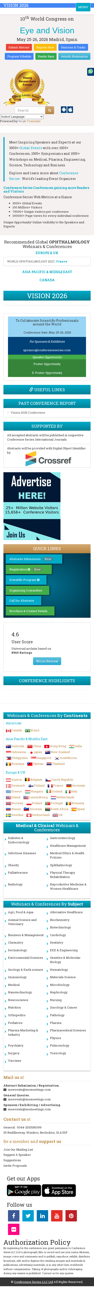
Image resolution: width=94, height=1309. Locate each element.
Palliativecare (18, 872)
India (78, 746)
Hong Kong (58, 746)
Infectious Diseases (22, 853)
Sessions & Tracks (73, 47)
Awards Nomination (74, 56)
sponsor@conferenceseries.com (47, 350)
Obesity (13, 865)
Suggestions (12, 1160)
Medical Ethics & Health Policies (67, 855)
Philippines (19, 758)
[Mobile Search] (49, 110)
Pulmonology (59, 1045)
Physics (55, 1038)
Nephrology (59, 992)
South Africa (59, 809)
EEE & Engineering (64, 950)
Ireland (57, 791)
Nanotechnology (20, 992)
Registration (25, 569)
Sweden (17, 815)
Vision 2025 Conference (28, 412)
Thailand (58, 764)
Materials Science (63, 977)
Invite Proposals (15, 1166)
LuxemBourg (38, 797)
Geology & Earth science (25, 970)
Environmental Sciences (25, 958)
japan (38, 752)
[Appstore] (70, 109)
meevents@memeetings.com (29, 1089)
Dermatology (17, 950)
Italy (74, 791)
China (37, 746)
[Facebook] (13, 1217)
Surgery (14, 1053)
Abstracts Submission (30, 559)
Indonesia (18, 752)
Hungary (37, 791)
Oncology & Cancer (63, 1007)
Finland (39, 785)
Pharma (55, 1023)
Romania (17, 764)
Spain (81, 809)
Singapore (44, 758)
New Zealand (60, 752)
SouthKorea (68, 758)
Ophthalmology (61, 865)
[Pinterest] (71, 1217)
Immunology (17, 977)
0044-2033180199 (29, 1127)
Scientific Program (23, 580)
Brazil (35, 730)
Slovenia (35, 809)
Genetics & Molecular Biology (65, 960)
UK (60, 815)
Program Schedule (19, 56)
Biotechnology (60, 927)
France (58, 785)
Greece (16, 791)
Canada (16, 730)
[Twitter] (28, 1217)
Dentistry (56, 942)
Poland (37, 803)
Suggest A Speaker (17, 1155)
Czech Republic (62, 779)
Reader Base (46, 56)
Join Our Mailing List (18, 1149)
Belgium (36, 779)
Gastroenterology (62, 838)
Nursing (56, 1000)
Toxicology (58, 1053)
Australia (17, 746)
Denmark (18, 785)
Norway (17, 803)
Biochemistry (60, 920)
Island (15, 797)
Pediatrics (15, 1023)
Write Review (47, 661)
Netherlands (65, 797)
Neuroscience (18, 1000)
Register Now (45, 47)
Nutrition (14, 1007)
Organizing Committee (25, 590)
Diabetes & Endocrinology (18, 840)
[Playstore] (64, 109)
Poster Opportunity (47, 364)
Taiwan (38, 764)
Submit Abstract (18, 47)
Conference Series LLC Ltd (33, 1282)
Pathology (57, 1015)
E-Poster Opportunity (47, 373)
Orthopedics (17, 1015)
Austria (16, 779)
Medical (14, 985)
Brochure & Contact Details (28, 611)
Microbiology (60, 985)
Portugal (57, 803)
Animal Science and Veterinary (22, 922)
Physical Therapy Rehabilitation (62, 874)
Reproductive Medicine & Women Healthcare (68, 886)
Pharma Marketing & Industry (23, 1032)
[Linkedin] (42, 1217)
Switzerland (41, 815)
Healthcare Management (68, 846)
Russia (16, 809)
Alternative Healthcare (66, 912)
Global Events (30, 148)
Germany (78, 785)
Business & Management (26, 935)
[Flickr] (13, 1230)
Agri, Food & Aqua (20, 912)
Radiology (15, 884)
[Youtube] (57, 1217)
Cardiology (58, 935)
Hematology (59, 970)
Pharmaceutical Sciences (68, 1030)
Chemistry (15, 942)
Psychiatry (16, 1045)
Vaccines (14, 1061)
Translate (34, 121)
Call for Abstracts (21, 600)
